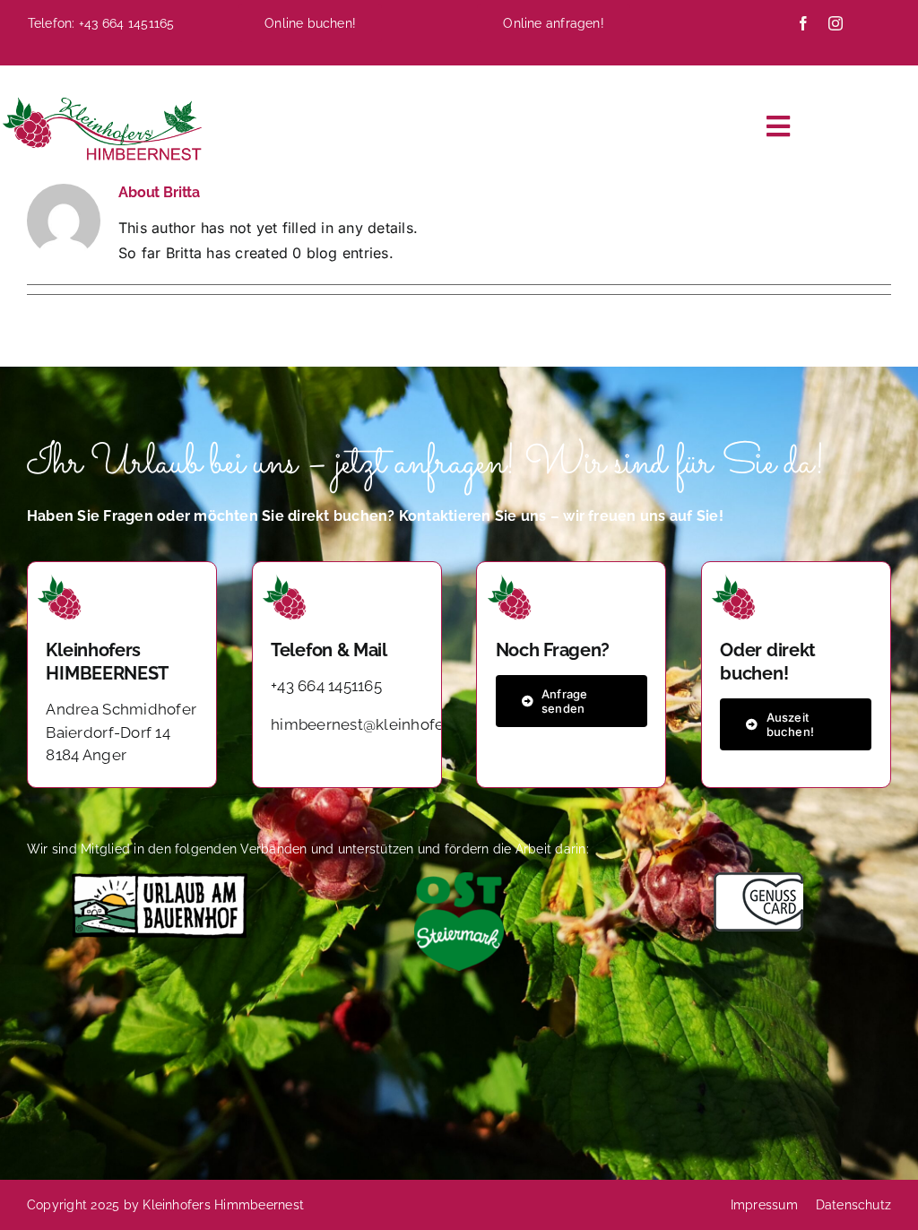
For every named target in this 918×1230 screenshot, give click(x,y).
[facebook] (803, 23)
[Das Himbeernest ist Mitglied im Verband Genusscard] (758, 879)
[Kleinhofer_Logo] (101, 99)
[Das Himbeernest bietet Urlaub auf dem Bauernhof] (159, 879)
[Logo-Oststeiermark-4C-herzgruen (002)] (459, 879)
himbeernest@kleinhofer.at (367, 724)
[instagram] (835, 23)
